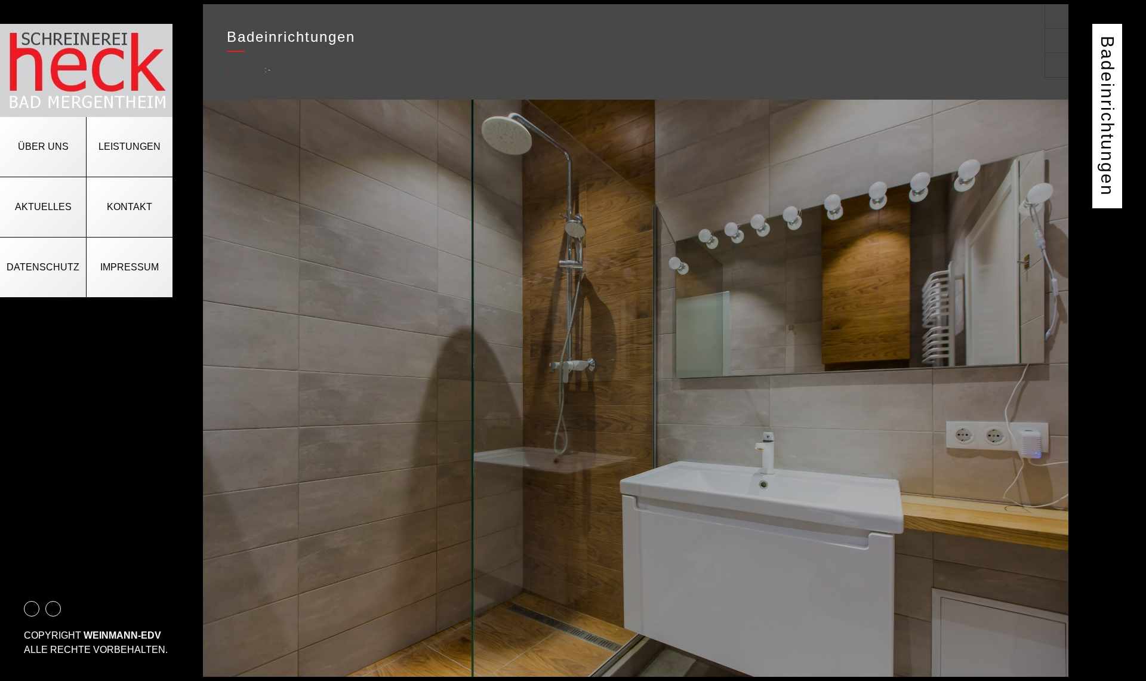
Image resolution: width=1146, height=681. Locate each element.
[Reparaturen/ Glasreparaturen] (1056, 65)
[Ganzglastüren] (1056, 16)
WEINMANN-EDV (122, 635)
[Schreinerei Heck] (86, 70)
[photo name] (635, 388)
